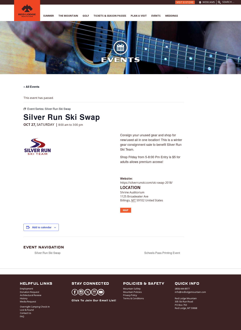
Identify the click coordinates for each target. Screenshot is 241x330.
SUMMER (48, 15)
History (23, 298)
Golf (86, 15)
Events (156, 15)
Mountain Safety (131, 288)
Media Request (28, 301)
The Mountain (68, 15)
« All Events (31, 87)
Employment (26, 288)
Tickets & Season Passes (110, 15)
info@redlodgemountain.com (190, 292)
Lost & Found (27, 309)
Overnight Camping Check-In (35, 306)
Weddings (171, 15)
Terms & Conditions (133, 298)
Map (125, 210)
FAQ (22, 316)
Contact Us (25, 313)
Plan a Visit (139, 15)
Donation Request (29, 292)
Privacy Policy (130, 295)
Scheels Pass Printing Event (162, 253)
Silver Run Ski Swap (47, 253)
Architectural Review (30, 295)
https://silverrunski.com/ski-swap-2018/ (146, 183)
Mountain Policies (132, 292)
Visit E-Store (185, 2)
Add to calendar (41, 227)
